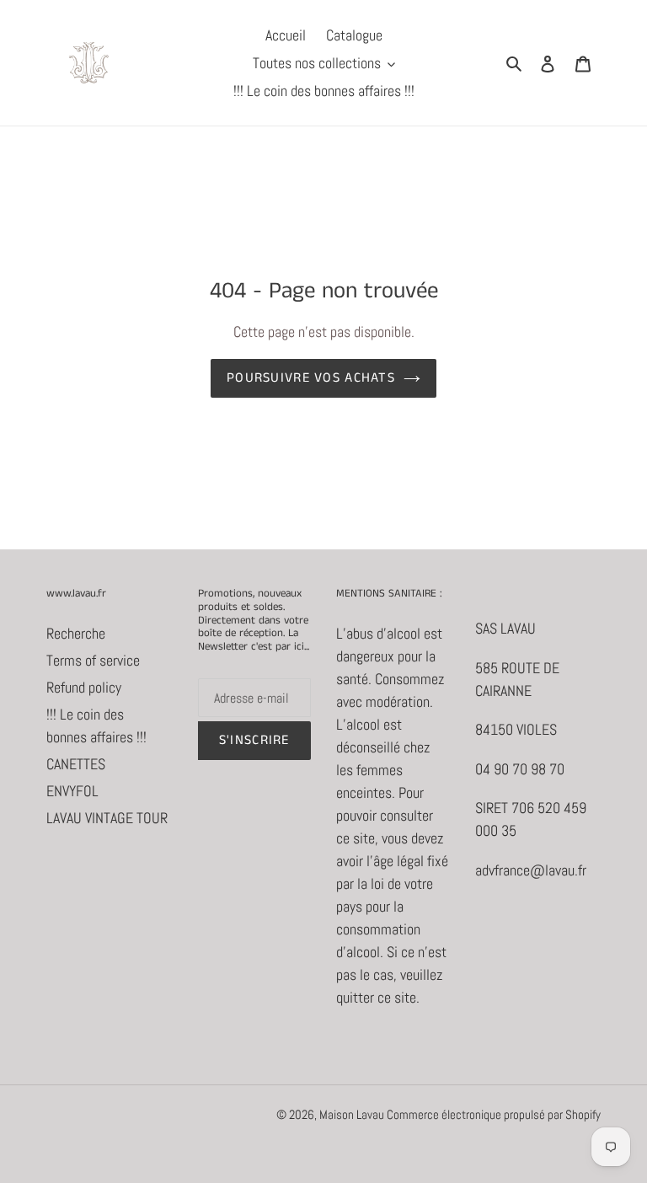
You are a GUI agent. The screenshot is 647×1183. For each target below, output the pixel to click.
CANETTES (75, 764)
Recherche (75, 633)
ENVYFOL (72, 790)
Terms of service (93, 660)
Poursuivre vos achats (311, 378)
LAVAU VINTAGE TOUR (107, 817)
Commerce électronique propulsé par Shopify (494, 1114)
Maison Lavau (353, 1114)
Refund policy (83, 687)
